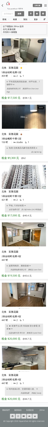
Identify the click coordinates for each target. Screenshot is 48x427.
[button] (19, 64)
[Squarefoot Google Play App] (29, 416)
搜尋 (19, 13)
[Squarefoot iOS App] (35, 416)
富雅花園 (13, 67)
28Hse (42, 410)
